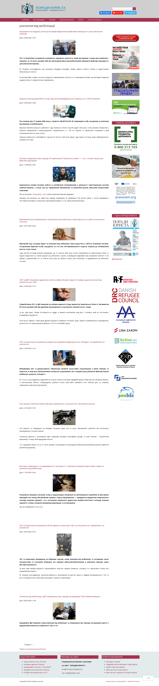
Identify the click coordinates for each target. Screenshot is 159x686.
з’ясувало (25, 380)
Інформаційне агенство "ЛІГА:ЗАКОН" (37, 667)
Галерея (52, 20)
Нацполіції (39, 507)
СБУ (20, 445)
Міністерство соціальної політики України (121, 672)
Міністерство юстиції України (117, 670)
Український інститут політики (35, 662)
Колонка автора (67, 20)
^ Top (148, 678)
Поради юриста (51, 7)
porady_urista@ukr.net (75, 669)
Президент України (113, 662)
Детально (117, 258)
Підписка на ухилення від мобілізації (32, 649)
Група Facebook (94, 20)
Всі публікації (39, 20)
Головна (25, 20)
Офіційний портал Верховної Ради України (121, 664)
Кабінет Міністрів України (115, 667)
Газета (81, 20)
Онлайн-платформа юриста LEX (35, 672)
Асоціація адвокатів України (34, 664)
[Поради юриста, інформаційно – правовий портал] (26, 9)
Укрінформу (37, 194)
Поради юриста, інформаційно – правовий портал (123, 681)
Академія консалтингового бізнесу (36, 670)
